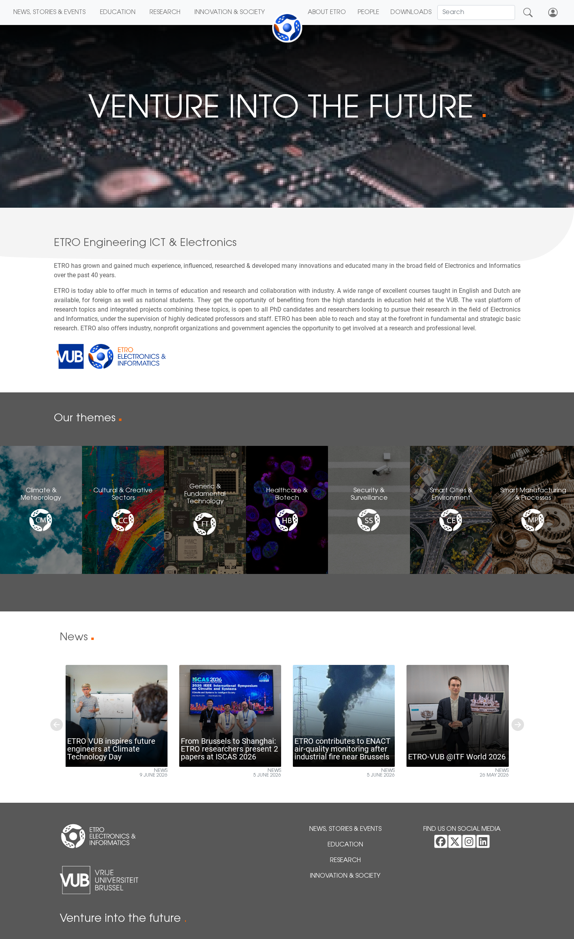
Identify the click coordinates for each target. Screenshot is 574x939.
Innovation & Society (229, 12)
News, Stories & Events (49, 12)
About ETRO (327, 12)
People (368, 12)
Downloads (410, 12)
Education (117, 12)
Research (165, 12)
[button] (56, 724)
